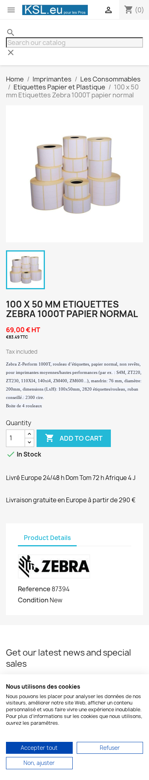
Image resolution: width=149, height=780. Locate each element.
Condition (33, 600)
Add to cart (74, 438)
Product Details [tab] (47, 538)
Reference (34, 589)
